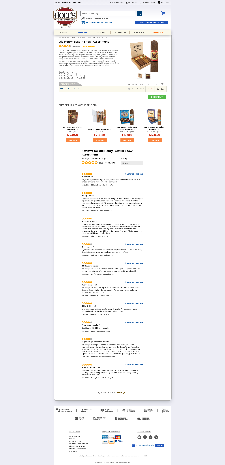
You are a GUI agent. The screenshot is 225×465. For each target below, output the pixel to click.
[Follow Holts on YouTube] (139, 437)
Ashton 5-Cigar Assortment (99, 129)
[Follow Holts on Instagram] (156, 437)
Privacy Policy (73, 451)
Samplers (67, 37)
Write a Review (88, 46)
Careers (72, 439)
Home (61, 37)
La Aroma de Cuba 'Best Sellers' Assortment (127, 128)
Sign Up (160, 445)
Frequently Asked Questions (78, 444)
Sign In (112, 3)
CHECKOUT (157, 97)
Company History (75, 441)
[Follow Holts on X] (150, 437)
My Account (132, 3)
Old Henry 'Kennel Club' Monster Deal (72, 128)
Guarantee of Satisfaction (77, 449)
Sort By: (124, 158)
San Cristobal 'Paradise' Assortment (154, 128)
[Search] (139, 13)
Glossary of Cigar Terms (77, 446)
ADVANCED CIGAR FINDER (97, 18)
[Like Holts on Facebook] (145, 437)
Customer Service (148, 3)
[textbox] (108, 13)
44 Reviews (76, 46)
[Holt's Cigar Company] (67, 17)
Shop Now (73, 140)
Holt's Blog (165, 3)
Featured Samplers (78, 37)
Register (119, 3)
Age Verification (74, 436)
